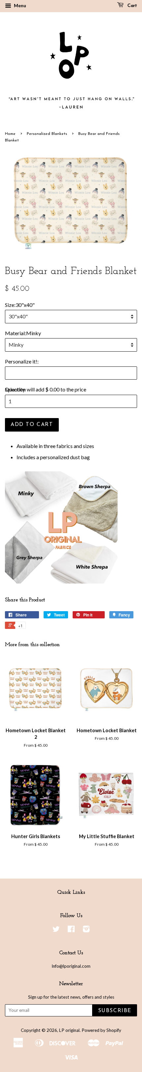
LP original (69, 1030)
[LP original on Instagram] (86, 930)
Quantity (15, 389)
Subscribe (114, 1010)
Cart (131, 5)
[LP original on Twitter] (56, 930)
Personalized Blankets (47, 134)
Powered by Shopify (101, 1030)
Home (10, 134)
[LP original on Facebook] (71, 930)
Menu (19, 5)
